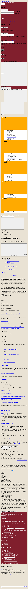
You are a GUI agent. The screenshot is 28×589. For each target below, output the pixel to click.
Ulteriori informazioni (12, 266)
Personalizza (4, 446)
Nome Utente (18, 11)
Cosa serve (9, 262)
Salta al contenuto (5, 1)
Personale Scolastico (8, 232)
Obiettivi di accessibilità (9, 557)
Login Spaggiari (12, 40)
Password (17, 13)
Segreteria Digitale (5, 413)
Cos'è (8, 259)
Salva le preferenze (12, 511)
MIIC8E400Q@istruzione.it (10, 349)
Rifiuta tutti (12, 446)
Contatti (8, 265)
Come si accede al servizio (13, 261)
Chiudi (2, 50)
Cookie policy (7, 550)
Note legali (6, 551)
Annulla (2, 87)
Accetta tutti (6, 447)
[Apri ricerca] (15, 96)
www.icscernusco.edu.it (6, 471)
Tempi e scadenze (11, 263)
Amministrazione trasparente (10, 561)
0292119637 (6, 359)
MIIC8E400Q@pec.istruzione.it (11, 354)
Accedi (2, 4)
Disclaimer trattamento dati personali (9, 574)
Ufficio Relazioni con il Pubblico (11, 554)
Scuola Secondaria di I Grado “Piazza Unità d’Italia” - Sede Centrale (12, 327)
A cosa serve (10, 267)
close (2, 114)
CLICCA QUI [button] (14, 275)
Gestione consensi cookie (10, 559)
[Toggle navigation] (12, 108)
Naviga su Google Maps (9, 362)
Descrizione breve (11, 269)
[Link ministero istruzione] (7, 2)
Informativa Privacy (8, 553)
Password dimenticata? (6, 15)
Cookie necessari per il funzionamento (10, 464)
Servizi (5, 231)
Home (5, 230)
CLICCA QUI (4, 321)
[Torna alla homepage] (14, 89)
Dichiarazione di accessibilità (10, 555)
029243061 (8, 526)
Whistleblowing (7, 558)
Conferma (8, 87)
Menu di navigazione (19, 255)
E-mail (16, 34)
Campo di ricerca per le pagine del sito (10, 215)
